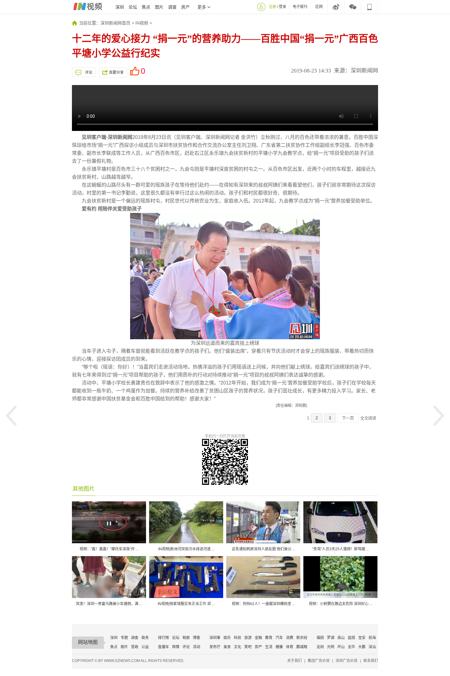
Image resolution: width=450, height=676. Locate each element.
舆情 (175, 647)
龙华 (351, 647)
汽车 (279, 638)
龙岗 (320, 647)
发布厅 (214, 647)
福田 (320, 638)
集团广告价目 (319, 661)
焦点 (146, 7)
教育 (268, 638)
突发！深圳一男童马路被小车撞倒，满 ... (109, 604)
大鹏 (362, 647)
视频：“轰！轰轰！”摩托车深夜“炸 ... (109, 549)
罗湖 (330, 638)
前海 (372, 638)
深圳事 (214, 638)
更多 (201, 7)
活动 (196, 647)
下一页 (348, 418)
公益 (145, 647)
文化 (237, 647)
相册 (186, 638)
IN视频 (141, 22)
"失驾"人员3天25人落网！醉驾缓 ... (340, 549)
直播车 (163, 647)
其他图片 (84, 489)
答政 (134, 647)
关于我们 (294, 661)
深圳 (119, 7)
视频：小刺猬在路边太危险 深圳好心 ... (340, 604)
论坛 (133, 7)
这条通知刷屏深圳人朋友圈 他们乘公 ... (263, 549)
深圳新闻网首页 (115, 22)
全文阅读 (368, 418)
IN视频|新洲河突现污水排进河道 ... (186, 549)
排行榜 (163, 638)
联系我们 (370, 661)
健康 (279, 647)
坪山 (341, 647)
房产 (185, 7)
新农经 (301, 638)
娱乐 (227, 638)
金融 (258, 638)
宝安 (362, 638)
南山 (341, 638)
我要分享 (116, 72)
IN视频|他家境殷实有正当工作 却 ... (186, 604)
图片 (159, 7)
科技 (237, 638)
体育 (289, 647)
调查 (172, 7)
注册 (272, 7)
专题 (124, 638)
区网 (319, 7)
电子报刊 (300, 7)
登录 (282, 7)
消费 (289, 638)
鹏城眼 (301, 647)
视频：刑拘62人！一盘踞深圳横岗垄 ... (263, 604)
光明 (330, 647)
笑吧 (248, 647)
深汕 (372, 647)
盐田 (351, 638)
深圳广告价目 (347, 661)
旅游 (248, 638)
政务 (145, 638)
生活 (268, 647)
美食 (227, 647)
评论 (88, 72)
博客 (196, 638)
